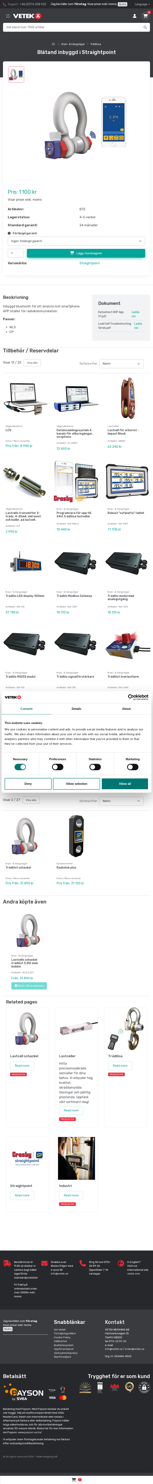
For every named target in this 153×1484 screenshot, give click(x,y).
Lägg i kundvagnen (89, 253)
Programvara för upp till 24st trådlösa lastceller (74, 514)
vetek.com (133, 1273)
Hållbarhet (60, 1341)
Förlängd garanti (24, 233)
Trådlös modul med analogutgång (121, 597)
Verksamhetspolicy (65, 1352)
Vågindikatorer (14, 426)
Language (141, 4)
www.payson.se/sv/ (30, 1432)
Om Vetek (60, 1329)
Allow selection (76, 783)
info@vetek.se (59, 1273)
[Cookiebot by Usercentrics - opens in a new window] (131, 697)
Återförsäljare (62, 1356)
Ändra (122, 4)
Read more (22, 1065)
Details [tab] (76, 708)
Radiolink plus (66, 867)
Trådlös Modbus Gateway (74, 596)
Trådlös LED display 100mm (25, 596)
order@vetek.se (134, 1348)
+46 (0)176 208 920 (33, 4)
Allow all (125, 783)
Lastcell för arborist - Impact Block (123, 432)
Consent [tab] (26, 708)
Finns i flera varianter (31, 985)
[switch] (57, 767)
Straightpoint (89, 263)
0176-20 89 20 (117, 1341)
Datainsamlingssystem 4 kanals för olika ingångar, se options (75, 434)
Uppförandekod (64, 1348)
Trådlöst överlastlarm (123, 676)
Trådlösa (95, 44)
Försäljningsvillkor (65, 1333)
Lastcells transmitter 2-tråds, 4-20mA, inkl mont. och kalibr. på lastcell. (24, 516)
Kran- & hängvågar (73, 44)
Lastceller (113, 426)
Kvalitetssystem (63, 1345)
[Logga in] (134, 16)
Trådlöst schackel (18, 867)
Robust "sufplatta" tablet (126, 513)
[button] (144, 1387)
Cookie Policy (62, 1337)
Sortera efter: (88, 363)
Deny (28, 783)
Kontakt (115, 1322)
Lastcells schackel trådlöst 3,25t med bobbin (24, 963)
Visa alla (32, 362)
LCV (8, 430)
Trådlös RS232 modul (20, 676)
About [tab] (126, 708)
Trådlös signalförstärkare (75, 676)
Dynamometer (65, 863)
